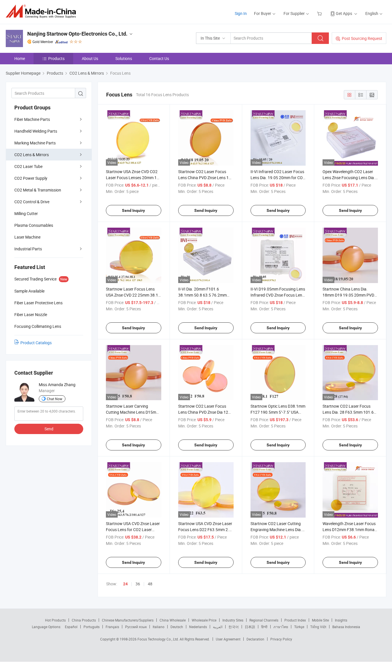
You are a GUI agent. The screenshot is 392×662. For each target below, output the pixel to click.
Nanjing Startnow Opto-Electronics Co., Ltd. (77, 34)
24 (125, 584)
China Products (84, 620)
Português (92, 626)
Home (19, 58)
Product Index (295, 620)
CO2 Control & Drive (31, 201)
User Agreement (228, 639)
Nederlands (198, 626)
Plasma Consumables (33, 225)
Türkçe (299, 626)
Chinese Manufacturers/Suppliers (128, 620)
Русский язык (136, 626)
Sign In (241, 13)
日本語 (250, 626)
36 (137, 583)
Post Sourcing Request (362, 38)
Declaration (255, 639)
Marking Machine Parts (35, 143)
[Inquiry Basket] (320, 13)
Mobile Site (320, 620)
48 (150, 583)
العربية (217, 626)
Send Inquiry (133, 210)
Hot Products (55, 620)
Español (71, 626)
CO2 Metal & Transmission (37, 190)
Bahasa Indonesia (346, 626)
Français (112, 626)
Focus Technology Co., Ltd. (158, 639)
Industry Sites (232, 620)
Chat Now (54, 398)
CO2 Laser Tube (28, 166)
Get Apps (344, 13)
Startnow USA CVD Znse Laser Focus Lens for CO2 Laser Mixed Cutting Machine (133, 529)
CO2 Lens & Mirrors (31, 154)
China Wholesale (173, 620)
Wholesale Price (204, 620)
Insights (341, 620)
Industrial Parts (28, 248)
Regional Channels (263, 620)
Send (48, 428)
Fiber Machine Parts (32, 119)
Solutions (123, 58)
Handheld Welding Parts (35, 131)
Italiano (158, 626)
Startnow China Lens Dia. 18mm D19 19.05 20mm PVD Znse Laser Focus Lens (348, 295)
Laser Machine (27, 237)
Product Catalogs (36, 342)
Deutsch (176, 626)
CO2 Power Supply (30, 178)
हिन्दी (264, 626)
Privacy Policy (281, 639)
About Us (90, 58)
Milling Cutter (26, 213)
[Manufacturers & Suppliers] (42, 11)
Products (56, 58)
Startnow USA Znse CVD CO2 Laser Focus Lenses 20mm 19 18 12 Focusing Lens (132, 177)
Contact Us (159, 58)
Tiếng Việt (318, 626)
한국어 (233, 626)
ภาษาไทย (280, 626)
